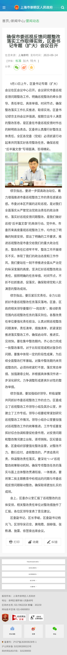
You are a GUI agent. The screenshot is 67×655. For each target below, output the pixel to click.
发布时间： (44, 55)
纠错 (55, 542)
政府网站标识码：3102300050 (16, 650)
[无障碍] (36, 617)
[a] (33, 561)
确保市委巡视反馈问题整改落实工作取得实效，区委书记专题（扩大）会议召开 (33, 41)
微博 (33, 634)
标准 (18, 60)
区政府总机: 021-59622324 (22, 604)
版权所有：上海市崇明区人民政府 (18, 596)
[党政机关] (5, 618)
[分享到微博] (24, 67)
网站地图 (12, 634)
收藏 (36, 542)
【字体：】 (22, 60)
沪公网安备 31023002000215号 (16, 646)
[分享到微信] (17, 67)
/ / (20, 21)
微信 (54, 634)
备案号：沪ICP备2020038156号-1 (20, 641)
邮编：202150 (34, 604)
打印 (17, 542)
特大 (33, 60)
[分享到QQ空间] (31, 67)
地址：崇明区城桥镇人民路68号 (17, 600)
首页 (5, 20)
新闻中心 (17, 20)
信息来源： (16, 55)
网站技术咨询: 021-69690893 (15, 609)
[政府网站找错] (19, 617)
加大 (26, 60)
